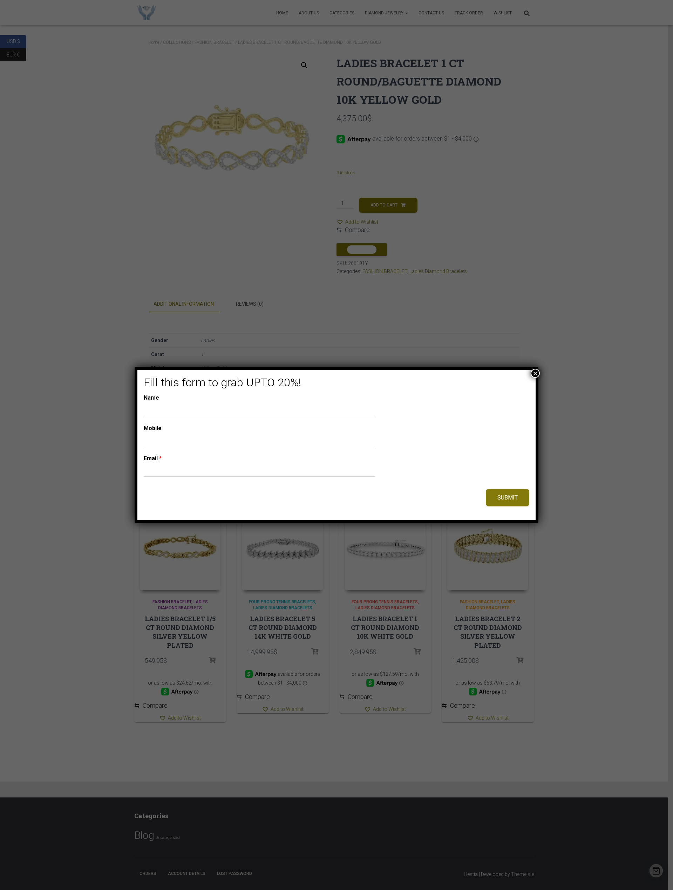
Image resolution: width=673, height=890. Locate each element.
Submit (507, 497)
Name (151, 397)
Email (153, 458)
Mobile (153, 428)
